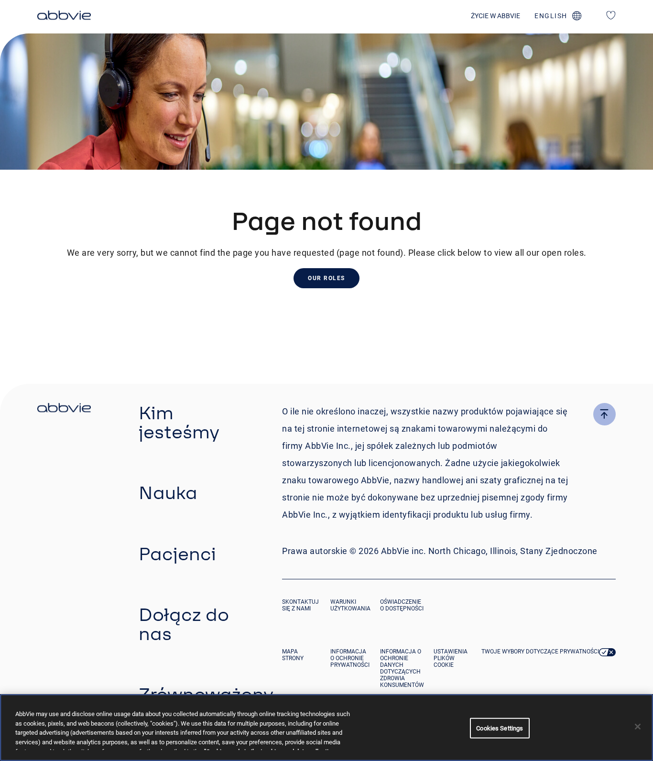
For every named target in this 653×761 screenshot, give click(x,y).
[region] (326, 727)
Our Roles (326, 278)
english (550, 16)
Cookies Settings (499, 728)
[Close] (637, 726)
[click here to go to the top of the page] (604, 414)
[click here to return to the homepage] (64, 17)
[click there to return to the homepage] (64, 409)
